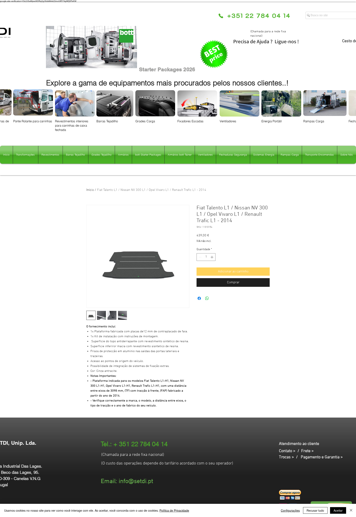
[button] (290, 494)
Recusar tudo (315, 510)
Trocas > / (290, 457)
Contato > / (290, 451)
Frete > (307, 451)
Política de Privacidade (174, 510)
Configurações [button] (290, 510)
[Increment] (212, 257)
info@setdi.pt (136, 481)
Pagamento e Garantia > (322, 457)
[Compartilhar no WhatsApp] (207, 298)
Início (90, 190)
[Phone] (220, 15)
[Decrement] (199, 257)
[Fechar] (351, 510)
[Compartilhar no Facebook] (199, 298)
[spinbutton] (206, 257)
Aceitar (338, 510)
